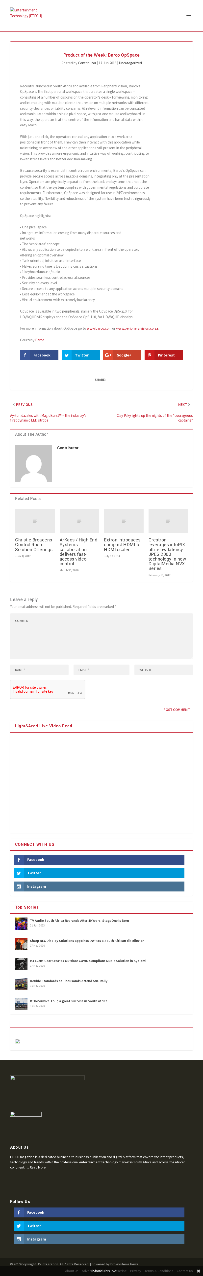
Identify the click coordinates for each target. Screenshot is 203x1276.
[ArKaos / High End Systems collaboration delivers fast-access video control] (79, 521)
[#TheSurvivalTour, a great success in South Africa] (21, 1004)
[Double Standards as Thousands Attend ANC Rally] (21, 984)
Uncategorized (130, 63)
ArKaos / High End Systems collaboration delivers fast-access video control (79, 551)
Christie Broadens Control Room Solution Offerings (33, 544)
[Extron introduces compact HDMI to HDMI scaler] (124, 521)
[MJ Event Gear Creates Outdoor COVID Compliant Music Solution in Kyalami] (21, 964)
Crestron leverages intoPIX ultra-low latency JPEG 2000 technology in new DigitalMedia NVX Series (167, 554)
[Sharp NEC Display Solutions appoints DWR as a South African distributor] (21, 944)
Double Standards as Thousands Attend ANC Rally (68, 981)
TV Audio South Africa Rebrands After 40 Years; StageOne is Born (79, 920)
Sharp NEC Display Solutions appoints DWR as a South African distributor (87, 940)
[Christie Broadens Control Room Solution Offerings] (35, 521)
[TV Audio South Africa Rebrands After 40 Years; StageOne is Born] (21, 924)
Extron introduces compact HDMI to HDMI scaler (122, 544)
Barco (39, 340)
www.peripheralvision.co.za (137, 328)
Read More (38, 1167)
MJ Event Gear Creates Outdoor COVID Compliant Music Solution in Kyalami (88, 960)
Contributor (87, 63)
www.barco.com (99, 328)
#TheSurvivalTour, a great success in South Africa (68, 1001)
